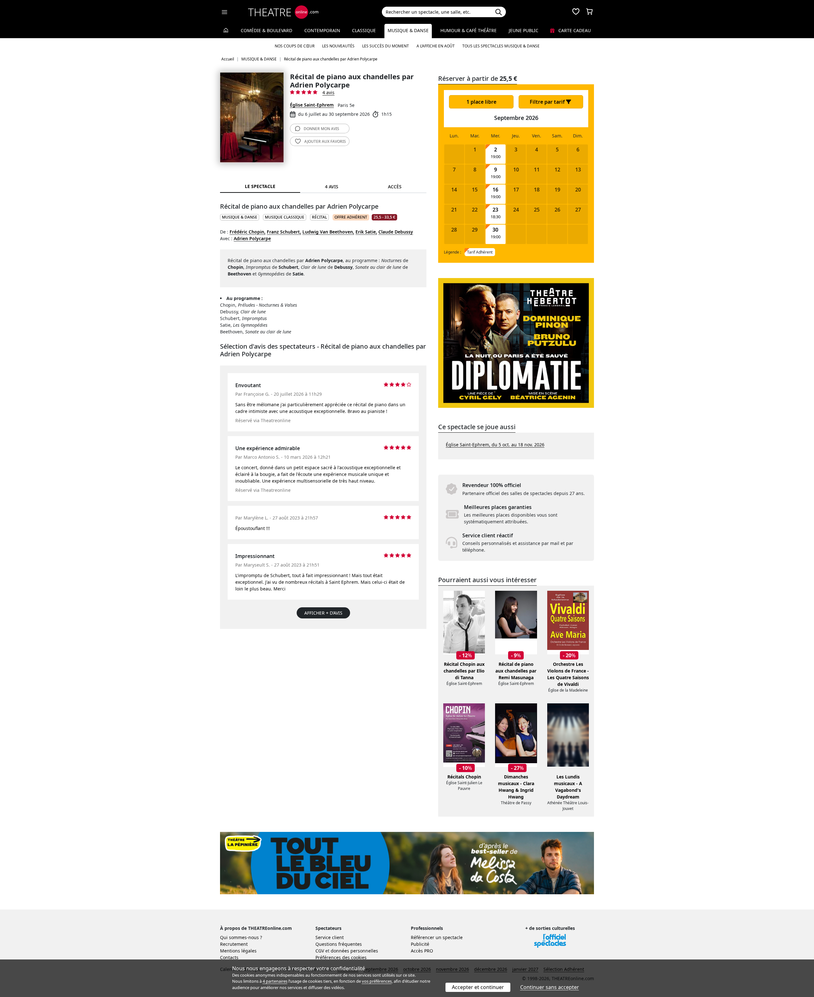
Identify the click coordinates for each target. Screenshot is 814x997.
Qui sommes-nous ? (241, 937)
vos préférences (377, 981)
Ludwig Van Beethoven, (328, 232)
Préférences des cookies (341, 957)
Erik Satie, (366, 232)
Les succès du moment (385, 46)
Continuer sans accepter (549, 987)
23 (495, 210)
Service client (329, 937)
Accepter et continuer (478, 987)
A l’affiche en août (436, 46)
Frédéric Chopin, (248, 232)
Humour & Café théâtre (468, 30)
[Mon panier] (589, 12)
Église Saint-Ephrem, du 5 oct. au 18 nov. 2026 (495, 445)
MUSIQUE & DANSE (239, 217)
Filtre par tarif (548, 101)
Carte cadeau (574, 30)
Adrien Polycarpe (252, 238)
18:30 (495, 217)
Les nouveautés (338, 46)
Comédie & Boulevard (266, 30)
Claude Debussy (395, 232)
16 (495, 189)
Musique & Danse (408, 30)
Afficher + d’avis (323, 613)
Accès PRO (422, 951)
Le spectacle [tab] (260, 186)
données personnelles (354, 951)
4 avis (328, 92)
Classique (364, 30)
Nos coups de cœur (294, 46)
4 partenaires (275, 981)
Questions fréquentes (338, 944)
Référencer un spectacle (437, 937)
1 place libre (481, 101)
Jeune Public (523, 30)
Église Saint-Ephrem (312, 105)
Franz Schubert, (284, 232)
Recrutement (234, 944)
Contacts (229, 957)
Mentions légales (238, 951)
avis (321, 128)
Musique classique (284, 217)
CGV (319, 951)
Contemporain (322, 30)
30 (495, 230)
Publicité (420, 944)
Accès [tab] (395, 187)
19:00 (495, 156)
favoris (325, 141)
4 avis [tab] (331, 187)
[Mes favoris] (575, 12)
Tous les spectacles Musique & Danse (501, 46)
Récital (319, 217)
